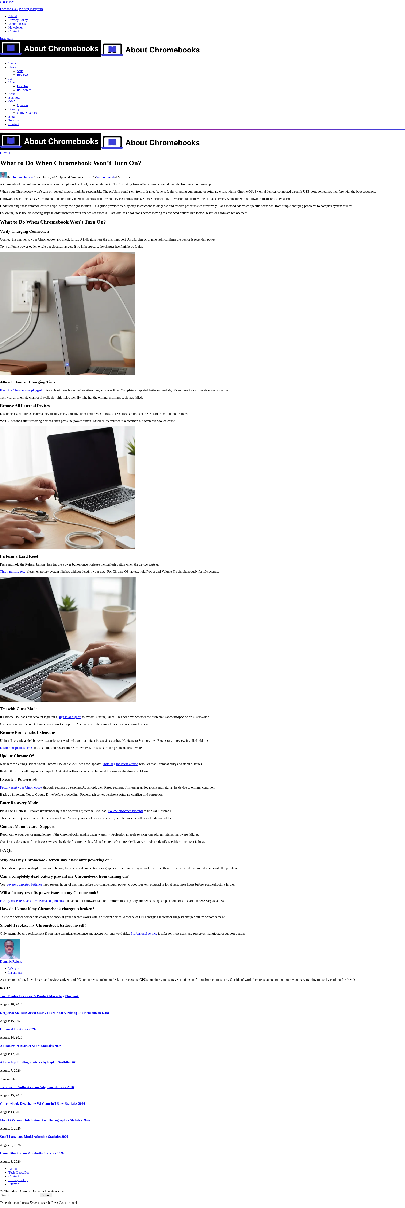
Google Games (27, 112)
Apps (12, 93)
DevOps (22, 86)
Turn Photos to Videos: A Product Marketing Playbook (39, 996)
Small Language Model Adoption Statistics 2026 (34, 1136)
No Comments (105, 177)
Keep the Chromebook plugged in (22, 390)
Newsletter (15, 27)
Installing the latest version (120, 764)
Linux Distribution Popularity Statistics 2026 (32, 1153)
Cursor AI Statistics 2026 (18, 1029)
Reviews (22, 75)
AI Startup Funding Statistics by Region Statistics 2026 (39, 1062)
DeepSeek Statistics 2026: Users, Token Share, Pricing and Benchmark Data (54, 1013)
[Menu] (1, 132)
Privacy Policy (18, 20)
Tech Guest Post (19, 1172)
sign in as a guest (70, 717)
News (12, 67)
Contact (13, 31)
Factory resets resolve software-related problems (32, 901)
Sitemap (13, 1184)
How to (13, 82)
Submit (46, 1195)
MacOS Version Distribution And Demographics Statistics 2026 (45, 1120)
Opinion (22, 105)
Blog (11, 116)
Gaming (13, 109)
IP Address (24, 90)
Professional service (144, 933)
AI (10, 78)
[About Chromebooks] (100, 56)
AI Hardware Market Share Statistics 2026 (30, 1046)
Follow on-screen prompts (125, 811)
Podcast (13, 120)
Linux (12, 63)
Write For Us (17, 24)
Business (14, 97)
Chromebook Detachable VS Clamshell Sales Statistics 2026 (42, 1103)
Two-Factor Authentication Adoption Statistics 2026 (37, 1087)
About (12, 16)
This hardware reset (13, 571)
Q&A (12, 101)
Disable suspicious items (16, 748)
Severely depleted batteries (24, 884)
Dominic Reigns (22, 177)
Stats (20, 71)
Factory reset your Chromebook (21, 787)
